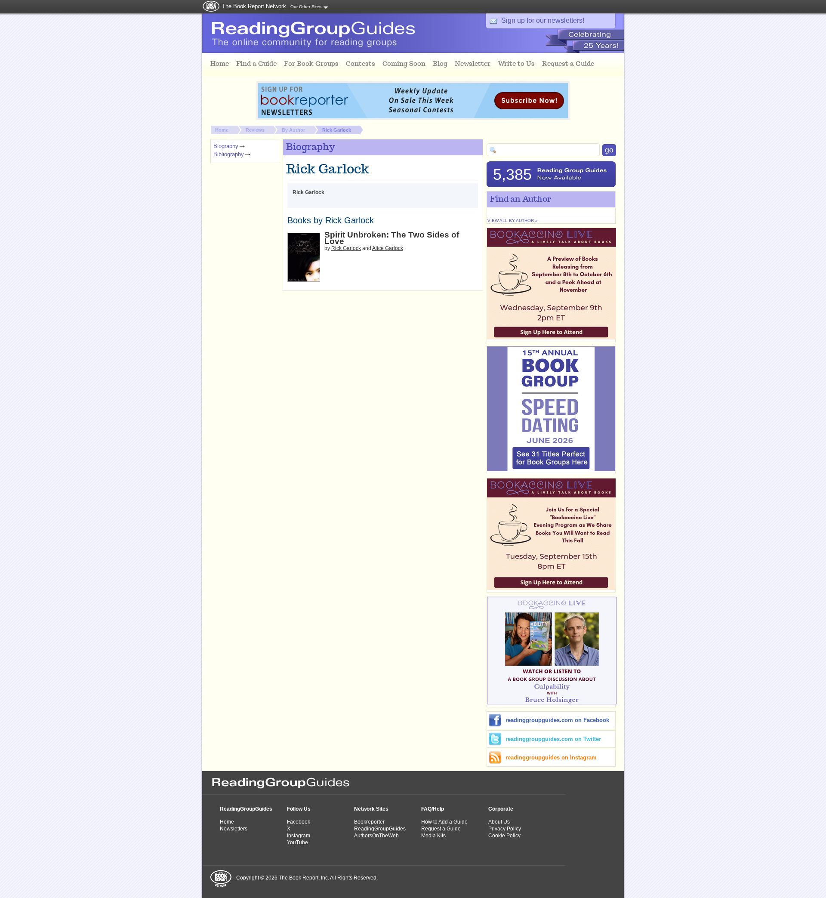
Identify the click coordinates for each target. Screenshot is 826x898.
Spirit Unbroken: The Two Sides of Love (391, 238)
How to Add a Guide (444, 821)
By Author (293, 130)
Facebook (298, 821)
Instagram (298, 835)
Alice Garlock (387, 248)
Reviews (255, 130)
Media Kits (433, 835)
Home (221, 130)
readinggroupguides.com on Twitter (553, 739)
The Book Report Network (254, 6)
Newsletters (233, 828)
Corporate (500, 809)
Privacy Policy (504, 828)
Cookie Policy (504, 835)
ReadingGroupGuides (246, 809)
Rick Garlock (336, 130)
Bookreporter (369, 821)
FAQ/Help (432, 809)
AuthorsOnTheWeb (376, 835)
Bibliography (228, 154)
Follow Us (299, 809)
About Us (499, 821)
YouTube (297, 842)
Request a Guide (441, 828)
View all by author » (512, 220)
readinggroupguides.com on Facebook (557, 720)
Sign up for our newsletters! (542, 20)
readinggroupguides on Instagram (551, 757)
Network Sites (371, 809)
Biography (225, 146)
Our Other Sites (305, 6)
